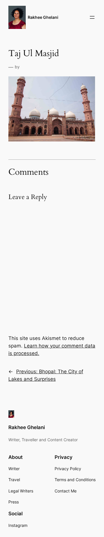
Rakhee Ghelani (43, 17)
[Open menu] (92, 17)
